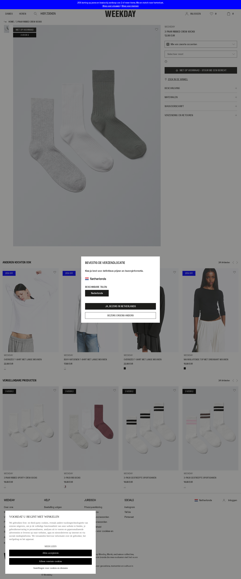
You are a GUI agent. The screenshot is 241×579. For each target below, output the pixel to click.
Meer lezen (51, 546)
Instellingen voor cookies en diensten (50, 568)
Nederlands (97, 293)
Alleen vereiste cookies (50, 561)
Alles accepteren (50, 553)
